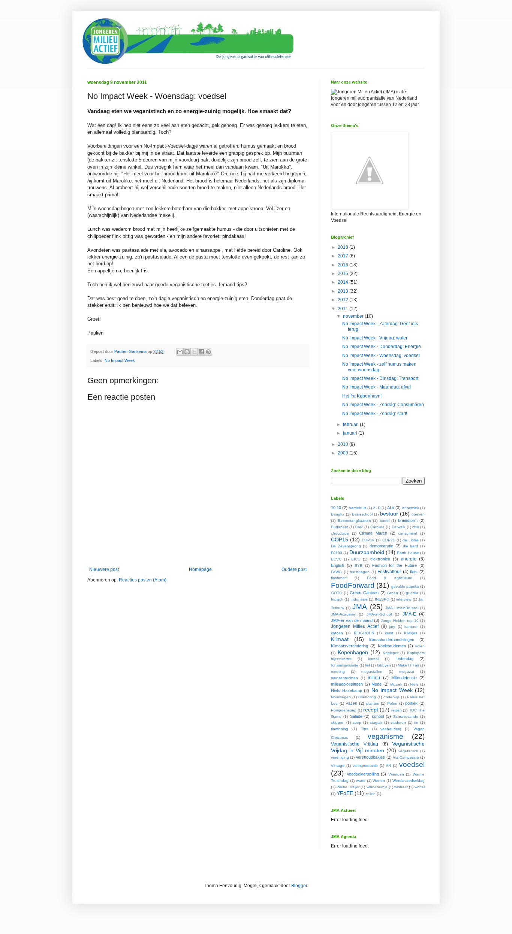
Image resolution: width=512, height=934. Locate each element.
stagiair (376, 722)
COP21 (388, 540)
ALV (390, 507)
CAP (359, 527)
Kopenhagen (353, 652)
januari (350, 433)
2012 (343, 299)
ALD (376, 508)
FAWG (336, 572)
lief (367, 665)
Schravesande (405, 716)
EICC (355, 559)
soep (357, 722)
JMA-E (409, 614)
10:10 (336, 507)
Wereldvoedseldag (408, 781)
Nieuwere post (104, 569)
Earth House (408, 553)
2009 (343, 453)
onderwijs (391, 697)
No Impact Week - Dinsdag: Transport (380, 378)
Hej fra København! (362, 396)
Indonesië (359, 599)
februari (351, 424)
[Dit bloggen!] (187, 352)
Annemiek (410, 508)
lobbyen (384, 665)
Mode (376, 684)
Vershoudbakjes (370, 757)
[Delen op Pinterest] (208, 352)
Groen (392, 593)
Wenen (379, 781)
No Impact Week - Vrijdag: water (374, 338)
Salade (356, 716)
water (360, 781)
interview (403, 599)
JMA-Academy (343, 614)
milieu (374, 677)
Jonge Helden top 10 (400, 621)
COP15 (339, 539)
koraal (373, 659)
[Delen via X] (194, 352)
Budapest (339, 527)
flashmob (339, 578)
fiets (414, 571)
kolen (420, 646)
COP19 (368, 540)
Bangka (337, 514)
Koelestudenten (392, 646)
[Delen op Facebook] (201, 352)
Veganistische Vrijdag (354, 744)
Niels (414, 684)
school (378, 716)
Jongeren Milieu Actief (355, 626)
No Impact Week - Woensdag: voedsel (381, 355)
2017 (343, 256)
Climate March (373, 533)
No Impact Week (120, 360)
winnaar (401, 787)
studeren (398, 722)
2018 (343, 247)
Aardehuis (357, 508)
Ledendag (404, 658)
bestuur (389, 514)
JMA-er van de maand (352, 620)
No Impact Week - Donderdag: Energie (381, 346)
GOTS (336, 593)
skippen (337, 722)
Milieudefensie (404, 677)
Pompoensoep (343, 710)
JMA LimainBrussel (401, 608)
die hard (410, 546)
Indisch (337, 599)
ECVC (336, 559)
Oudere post (294, 569)
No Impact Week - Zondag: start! (374, 413)
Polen (392, 703)
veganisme (385, 736)
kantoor (411, 627)
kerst (389, 633)
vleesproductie (365, 766)
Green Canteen (364, 592)
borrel (384, 521)
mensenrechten (344, 678)
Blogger (299, 885)
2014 (343, 282)
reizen (396, 710)
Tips (364, 729)
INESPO (382, 599)
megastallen (371, 671)
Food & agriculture (389, 578)
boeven (418, 514)
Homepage (200, 569)
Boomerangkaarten (354, 521)
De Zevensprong (346, 546)
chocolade (340, 533)
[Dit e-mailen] (180, 352)
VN (388, 766)
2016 (343, 264)
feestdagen (360, 572)
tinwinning (339, 729)
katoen (337, 633)
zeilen (370, 794)
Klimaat (340, 639)
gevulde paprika (405, 586)
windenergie (377, 787)
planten (372, 703)
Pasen (351, 703)
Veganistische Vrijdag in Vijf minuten (378, 747)
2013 (343, 291)
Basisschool (362, 514)
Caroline (377, 527)
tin (416, 722)
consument (407, 533)
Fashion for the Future (394, 565)
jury (392, 627)
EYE (358, 565)
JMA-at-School (379, 614)
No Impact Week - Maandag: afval (376, 387)
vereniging (340, 757)
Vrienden (396, 774)
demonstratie (381, 546)
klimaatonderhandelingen (391, 639)
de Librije (411, 540)
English (337, 565)
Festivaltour (389, 571)
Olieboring (367, 697)
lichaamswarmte (344, 665)
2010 (343, 444)
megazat (406, 671)
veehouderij (390, 729)
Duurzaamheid (366, 552)
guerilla (412, 593)
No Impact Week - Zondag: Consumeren (383, 404)
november (354, 316)
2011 (343, 308)
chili (415, 527)
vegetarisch (408, 751)
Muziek (396, 684)
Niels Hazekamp (346, 690)
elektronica (380, 559)
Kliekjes (410, 633)
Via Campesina (406, 757)
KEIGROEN (364, 633)
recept (370, 710)
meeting (338, 671)
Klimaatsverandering (349, 646)
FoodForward (352, 585)
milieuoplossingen (347, 684)
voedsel (412, 764)
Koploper (390, 653)
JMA (359, 607)
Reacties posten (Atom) (142, 580)
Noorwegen (341, 697)
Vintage (337, 766)
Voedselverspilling (363, 774)
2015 (343, 273)
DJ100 (336, 553)
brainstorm (408, 520)
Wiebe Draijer (348, 787)
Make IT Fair (408, 665)
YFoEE (345, 793)
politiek (411, 703)
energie (408, 559)
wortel (420, 787)
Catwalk (398, 527)
